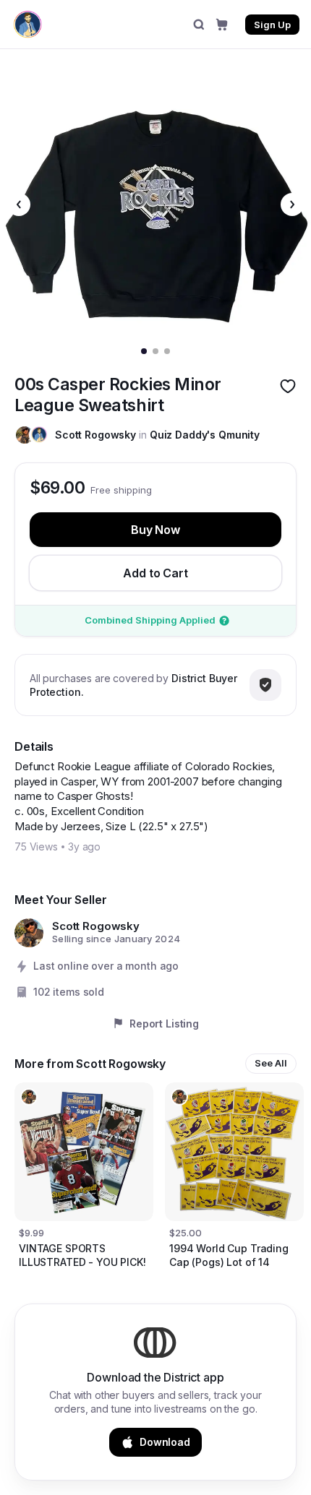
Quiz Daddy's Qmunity (205, 434)
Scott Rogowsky (95, 434)
